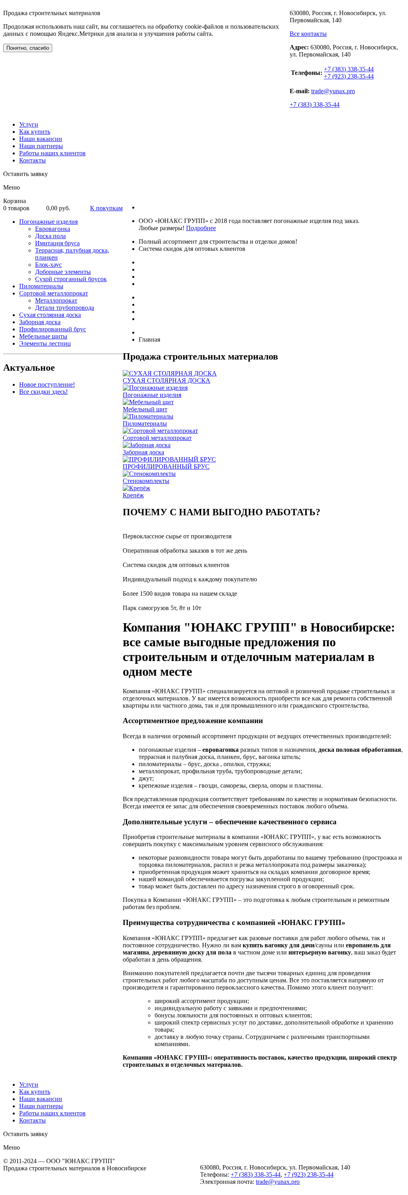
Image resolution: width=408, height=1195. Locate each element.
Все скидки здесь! (43, 391)
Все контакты (308, 33)
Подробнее (201, 228)
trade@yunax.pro (333, 91)
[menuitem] (71, 250)
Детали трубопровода (64, 307)
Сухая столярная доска (50, 314)
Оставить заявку (25, 173)
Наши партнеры (41, 146)
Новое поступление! (47, 384)
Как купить (34, 131)
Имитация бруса (57, 243)
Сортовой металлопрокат (53, 293)
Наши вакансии (40, 138)
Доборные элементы (63, 271)
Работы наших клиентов (52, 153)
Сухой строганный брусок (71, 279)
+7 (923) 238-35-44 (349, 76)
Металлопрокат (56, 300)
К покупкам (106, 208)
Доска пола (50, 236)
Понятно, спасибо (27, 48)
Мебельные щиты (43, 336)
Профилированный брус (52, 329)
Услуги (28, 124)
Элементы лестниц (45, 343)
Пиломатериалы (41, 286)
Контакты (32, 160)
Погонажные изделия (48, 221)
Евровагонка (52, 228)
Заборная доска (40, 322)
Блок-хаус (48, 264)
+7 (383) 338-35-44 (349, 69)
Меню (11, 187)
